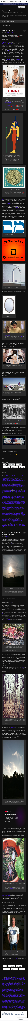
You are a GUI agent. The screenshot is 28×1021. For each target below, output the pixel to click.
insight (18, 995)
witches (13, 525)
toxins (12, 1007)
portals (11, 518)
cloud (23, 988)
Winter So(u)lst (5, 43)
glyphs (3, 502)
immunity (15, 995)
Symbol (16, 487)
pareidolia (13, 517)
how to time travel (5, 507)
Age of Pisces (14, 491)
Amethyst (23, 983)
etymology (18, 479)
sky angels (8, 1002)
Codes (14, 478)
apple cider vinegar (11, 984)
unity (12, 524)
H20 (6, 994)
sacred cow (19, 485)
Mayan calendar (17, 510)
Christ (18, 209)
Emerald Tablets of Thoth (7, 498)
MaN (3, 509)
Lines (12, 996)
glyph (23, 501)
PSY (3, 613)
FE (11, 500)
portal (8, 518)
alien (15, 475)
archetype (4, 477)
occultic (15, 484)
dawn (19, 990)
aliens (17, 475)
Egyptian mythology (20, 497)
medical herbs (16, 996)
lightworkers (20, 481)
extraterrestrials (11, 480)
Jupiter (3, 481)
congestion (16, 989)
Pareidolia (9, 485)
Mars (15, 509)
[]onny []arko (8, 335)
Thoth (10, 524)
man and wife (6, 509)
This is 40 (6, 524)
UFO (10, 490)
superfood (9, 1005)
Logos (3, 483)
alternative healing (13, 983)
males (23, 508)
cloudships (4, 478)
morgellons (8, 999)
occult (12, 484)
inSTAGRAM (22, 995)
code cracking (9, 494)
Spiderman (17, 1002)
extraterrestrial (5, 480)
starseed (8, 487)
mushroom (13, 999)
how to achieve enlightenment (17, 502)
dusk (6, 991)
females (20, 500)
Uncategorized (5, 982)
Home (3, 21)
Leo (3, 996)
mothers (12, 514)
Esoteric (13, 479)
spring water (19, 1003)
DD (22, 494)
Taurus (3, 490)
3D (24, 490)
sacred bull (14, 485)
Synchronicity (18, 489)
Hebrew (6, 502)
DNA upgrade (4, 496)
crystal (7, 990)
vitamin (8, 1008)
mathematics (11, 510)
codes (14, 494)
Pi (11, 485)
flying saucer (18, 993)
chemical (4, 988)
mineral (21, 997)
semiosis (8, 520)
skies (3, 1002)
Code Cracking (10, 478)
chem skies (15, 986)
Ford (7, 501)
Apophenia (21, 475)
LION (8, 38)
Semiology (8, 486)
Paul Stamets (9, 1000)
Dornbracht (21, 496)
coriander (16, 897)
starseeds (12, 487)
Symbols (4, 489)
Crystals (17, 478)
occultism (19, 484)
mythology (18, 483)
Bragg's (21, 985)
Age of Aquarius (10, 475)
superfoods (14, 1005)
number (3, 515)
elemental (12, 991)
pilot (15, 1000)
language (8, 508)
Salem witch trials (17, 519)
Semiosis (13, 486)
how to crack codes (14, 504)
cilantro (20, 988)
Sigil (3, 487)
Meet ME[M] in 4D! (8, 30)
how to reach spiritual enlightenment (13, 506)
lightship (6, 481)
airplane (3, 983)
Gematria (20, 501)
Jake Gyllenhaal (16, 507)
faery (10, 993)
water (23, 524)
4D (2, 491)
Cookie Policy (4, 1015)
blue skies (17, 985)
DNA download (15, 495)
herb (15, 994)
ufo (24, 1007)
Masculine (4, 510)
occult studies (15, 515)
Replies (23, 1008)
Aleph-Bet (19, 491)
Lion (18, 508)
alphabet (23, 491)
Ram (15, 518)
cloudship (22, 477)
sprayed (8, 1003)
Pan (10, 517)
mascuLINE (4, 38)
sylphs (3, 728)
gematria (17, 480)
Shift (24, 486)
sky (5, 1002)
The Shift (7, 490)
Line (16, 508)
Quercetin (8, 619)
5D (6, 475)
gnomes (3, 994)
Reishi (20, 1001)
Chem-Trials (19, 986)
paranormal (4, 485)
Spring (15, 1003)
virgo (3, 1008)
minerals (4, 999)
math (7, 510)
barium (11, 985)
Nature (21, 483)
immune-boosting (9, 995)
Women (20, 525)
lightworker (15, 481)
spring (10, 602)
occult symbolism (21, 515)
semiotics (16, 520)
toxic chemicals (5, 1007)
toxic (24, 1006)
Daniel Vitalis (15, 990)
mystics (18, 514)
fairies (12, 993)
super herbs (4, 1005)
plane (17, 1000)
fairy (15, 993)
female (17, 500)
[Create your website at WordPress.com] (14, 1)
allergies (7, 983)
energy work (21, 991)
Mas (24, 509)
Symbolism (20, 487)
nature (21, 999)
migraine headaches (11, 997)
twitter (22, 1007)
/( (9, 203)
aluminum (19, 983)
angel (3, 984)
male (20, 508)
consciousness (18, 494)
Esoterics (9, 500)
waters (3, 525)
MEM (22, 510)
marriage (11, 509)
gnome (23, 993)
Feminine (4, 501)
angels (6, 984)
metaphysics (13, 483)
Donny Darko (16, 496)
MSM (9, 895)
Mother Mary (7, 514)
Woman (16, 525)
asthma (3, 985)
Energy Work (8, 479)
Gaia (9, 501)
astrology (18, 477)
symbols (13, 521)
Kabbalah (4, 508)
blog (14, 985)
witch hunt (10, 525)
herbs (17, 994)
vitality (5, 1008)
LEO (11, 543)
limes (7, 996)
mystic (15, 514)
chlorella (16, 988)
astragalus (7, 985)
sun (23, 1003)
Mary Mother (20, 509)
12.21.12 (19, 490)
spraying (12, 1003)
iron (10, 507)
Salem (7, 519)
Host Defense (16, 618)
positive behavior (8, 1001)
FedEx (14, 500)
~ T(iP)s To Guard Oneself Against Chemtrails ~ (11, 533)
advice (17, 982)
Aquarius (14, 492)
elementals (13, 727)
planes (20, 1000)
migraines (17, 997)
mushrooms (19, 611)
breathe (3, 986)
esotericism (4, 500)
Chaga (11, 986)
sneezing (13, 1002)
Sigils (5, 487)
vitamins (16, 1008)
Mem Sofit (7, 512)
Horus (9, 502)
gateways (16, 501)
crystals (11, 990)
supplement (18, 1005)
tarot (23, 489)
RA (13, 518)
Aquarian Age (9, 492)
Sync (7, 489)
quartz (14, 1001)
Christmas (4, 494)
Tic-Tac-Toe (21, 1006)
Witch (6, 525)
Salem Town (11, 519)
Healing (20, 480)
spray (5, 1003)
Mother (3, 514)
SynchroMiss (7, 11)
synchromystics (13, 523)
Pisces (5, 518)
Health (23, 480)
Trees (23, 667)
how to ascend (14, 503)
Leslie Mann (12, 508)
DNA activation (9, 495)
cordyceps (21, 989)
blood (24, 492)
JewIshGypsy (14, 958)
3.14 (22, 490)
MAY (6, 45)
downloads (8, 497)
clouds (3, 989)
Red (17, 518)
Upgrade (15, 524)
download (4, 497)
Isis (12, 507)
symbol (9, 521)
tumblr (19, 1007)
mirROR (15, 513)
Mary (17, 509)
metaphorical (16, 512)
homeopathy (21, 994)
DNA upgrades (10, 496)
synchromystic (21, 521)
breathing (7, 986)
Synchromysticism (12, 489)
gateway (12, 501)
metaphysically (5, 513)
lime (5, 996)
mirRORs (19, 513)
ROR (9, 50)
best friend (11, 888)
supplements (4, 1006)
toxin (10, 1007)
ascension (21, 492)
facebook (4, 993)
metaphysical (7, 483)
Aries (17, 492)
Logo (24, 481)
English (13, 498)
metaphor (11, 512)
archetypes (8, 477)
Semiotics (21, 486)
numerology (8, 484)
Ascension (13, 477)
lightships (11, 481)
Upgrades (19, 524)
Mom (22, 513)
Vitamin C (12, 1008)
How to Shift (22, 506)
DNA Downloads (21, 495)
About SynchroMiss (10, 21)
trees (17, 1007)
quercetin (17, 1001)
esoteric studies (22, 498)
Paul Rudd (18, 517)
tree (14, 1007)
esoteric (17, 498)
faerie (7, 993)
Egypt (14, 497)
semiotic (16, 486)
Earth (12, 497)
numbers (4, 484)
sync (16, 521)
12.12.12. (16, 490)
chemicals (8, 988)
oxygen (4, 668)
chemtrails (12, 988)
